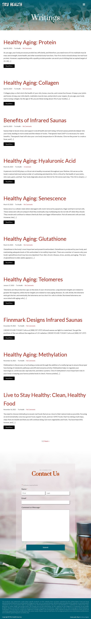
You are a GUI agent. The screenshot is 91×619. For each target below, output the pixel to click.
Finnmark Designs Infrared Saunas (43, 320)
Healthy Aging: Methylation (35, 354)
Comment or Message (31, 507)
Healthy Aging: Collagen (31, 82)
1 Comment (27, 167)
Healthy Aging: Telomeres (33, 279)
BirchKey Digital (84, 617)
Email (24, 498)
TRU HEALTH (12, 5)
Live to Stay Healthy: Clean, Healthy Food (45, 399)
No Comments (27, 48)
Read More (9, 66)
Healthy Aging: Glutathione (35, 239)
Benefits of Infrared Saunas (35, 120)
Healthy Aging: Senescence (35, 198)
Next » (46, 441)
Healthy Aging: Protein (30, 42)
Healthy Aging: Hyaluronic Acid (40, 161)
